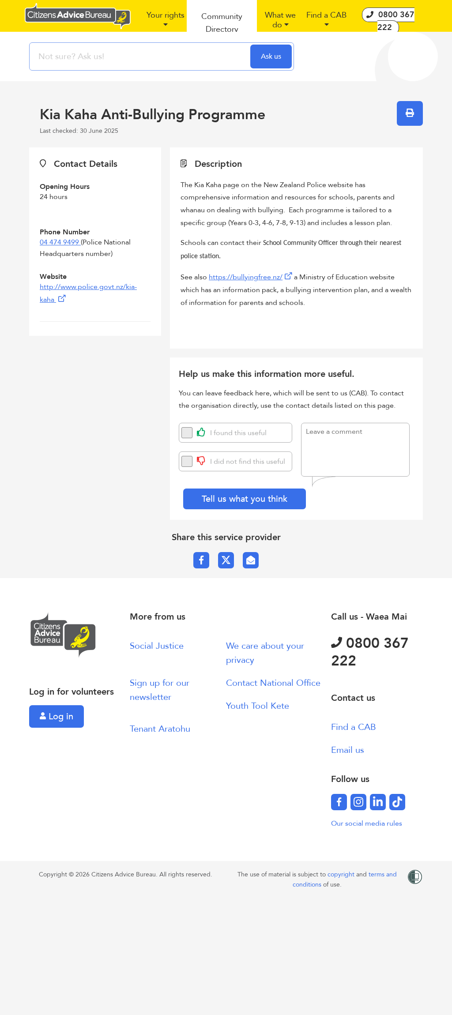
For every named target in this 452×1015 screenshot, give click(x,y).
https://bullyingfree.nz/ (245, 277)
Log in (59, 716)
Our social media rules (366, 823)
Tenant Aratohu (160, 729)
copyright (342, 874)
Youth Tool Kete (257, 706)
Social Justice (157, 646)
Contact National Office (273, 683)
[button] (165, 23)
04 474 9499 (60, 242)
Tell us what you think (244, 499)
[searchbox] (140, 56)
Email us (347, 750)
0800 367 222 (370, 652)
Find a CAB (353, 727)
